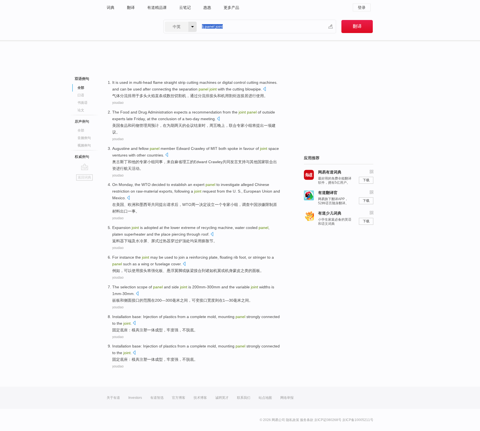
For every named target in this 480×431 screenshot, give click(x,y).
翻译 (131, 7)
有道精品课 (157, 7)
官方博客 (178, 398)
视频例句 (84, 145)
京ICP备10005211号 (357, 420)
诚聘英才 (222, 398)
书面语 (83, 103)
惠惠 (207, 7)
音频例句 (84, 138)
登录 (362, 7)
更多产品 (231, 7)
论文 (81, 110)
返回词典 (84, 177)
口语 (81, 95)
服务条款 (306, 420)
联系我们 (243, 398)
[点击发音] (264, 89)
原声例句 (82, 121)
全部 (81, 130)
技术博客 (200, 398)
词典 (110, 7)
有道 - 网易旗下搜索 (129, 26)
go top (84, 166)
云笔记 (185, 7)
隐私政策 (292, 420)
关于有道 (113, 398)
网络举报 (287, 398)
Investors (135, 398)
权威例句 (82, 157)
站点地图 (265, 398)
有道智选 (157, 398)
